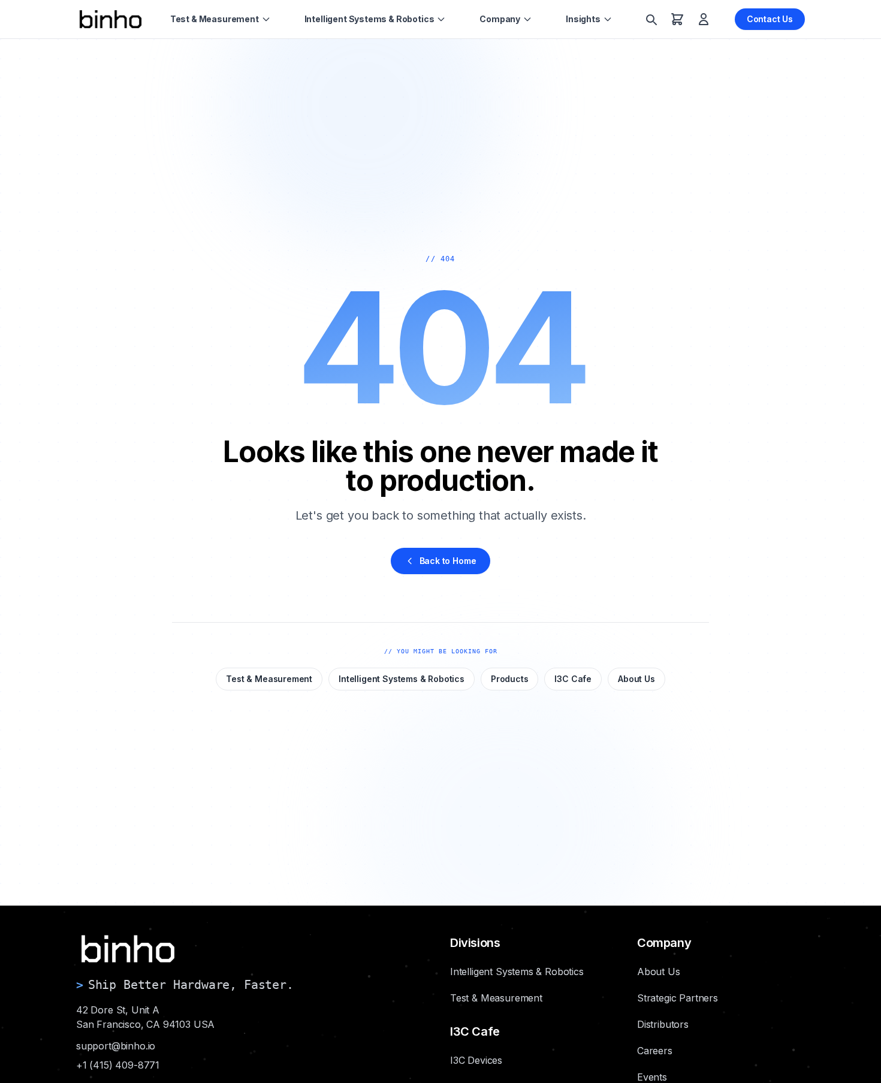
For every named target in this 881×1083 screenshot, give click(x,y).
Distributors (663, 1024)
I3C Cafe (573, 679)
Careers (654, 1051)
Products (510, 679)
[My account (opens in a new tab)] (704, 19)
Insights (583, 19)
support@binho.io (115, 1046)
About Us (636, 679)
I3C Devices (476, 1060)
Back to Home (448, 561)
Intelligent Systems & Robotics (369, 19)
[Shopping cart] (677, 19)
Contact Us (770, 19)
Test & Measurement (214, 19)
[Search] (651, 19)
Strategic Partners (677, 998)
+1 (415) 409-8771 (117, 1065)
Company (499, 19)
